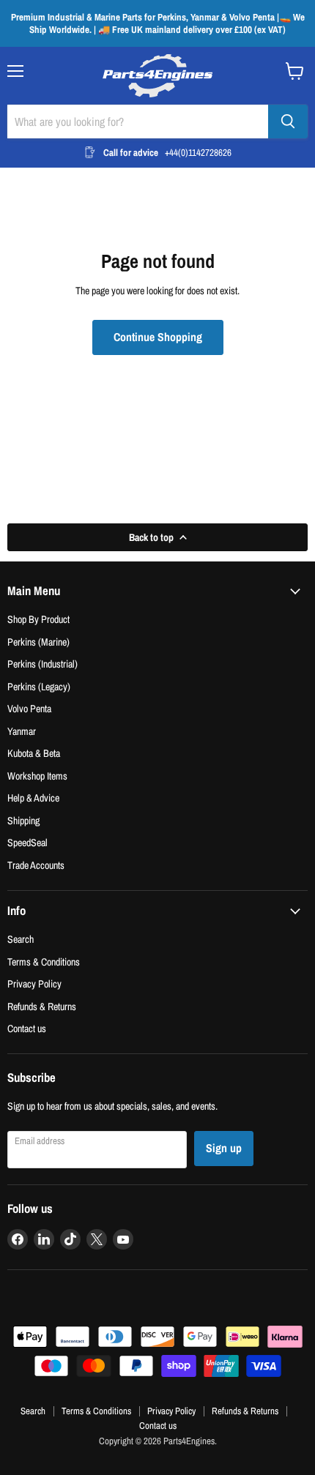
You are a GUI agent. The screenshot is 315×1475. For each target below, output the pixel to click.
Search (20, 939)
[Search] (288, 121)
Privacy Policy (34, 983)
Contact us (26, 1028)
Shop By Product (38, 619)
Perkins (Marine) (38, 642)
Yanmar (21, 731)
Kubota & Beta (33, 753)
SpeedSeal (27, 842)
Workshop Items (37, 776)
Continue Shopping (158, 337)
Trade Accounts (35, 865)
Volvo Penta (29, 708)
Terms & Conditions (43, 961)
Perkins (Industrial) (42, 664)
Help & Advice (33, 797)
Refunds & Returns (41, 1006)
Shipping (23, 820)
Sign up (224, 1148)
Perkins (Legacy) (38, 686)
